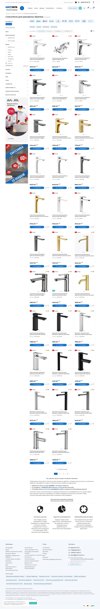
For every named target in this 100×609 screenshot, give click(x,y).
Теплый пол (28, 557)
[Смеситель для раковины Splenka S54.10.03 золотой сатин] (61, 125)
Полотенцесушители (12, 570)
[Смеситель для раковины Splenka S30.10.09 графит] (39, 282)
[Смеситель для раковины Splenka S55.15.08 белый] (61, 204)
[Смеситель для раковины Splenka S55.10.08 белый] (61, 86)
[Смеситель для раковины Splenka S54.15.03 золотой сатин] (39, 204)
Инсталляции (29, 547)
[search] (80, 8)
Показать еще (62, 469)
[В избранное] (48, 70)
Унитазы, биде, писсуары (13, 559)
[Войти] (84, 8)
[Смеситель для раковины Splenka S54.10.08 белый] (39, 47)
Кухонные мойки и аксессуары (11, 567)
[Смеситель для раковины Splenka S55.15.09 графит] (39, 243)
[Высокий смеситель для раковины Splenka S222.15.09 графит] (84, 400)
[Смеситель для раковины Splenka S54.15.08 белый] (39, 164)
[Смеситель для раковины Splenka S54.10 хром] (84, 47)
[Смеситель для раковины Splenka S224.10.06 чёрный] (39, 322)
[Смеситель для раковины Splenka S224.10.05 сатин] (39, 361)
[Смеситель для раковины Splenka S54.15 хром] (61, 164)
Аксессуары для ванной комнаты (32, 552)
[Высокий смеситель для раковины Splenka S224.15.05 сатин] (84, 322)
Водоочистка (28, 563)
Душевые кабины (11, 553)
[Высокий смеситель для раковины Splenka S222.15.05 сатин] (61, 440)
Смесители (9, 563)
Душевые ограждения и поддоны (13, 556)
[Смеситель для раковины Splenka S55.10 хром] (84, 86)
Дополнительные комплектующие (30, 567)
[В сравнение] (46, 70)
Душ (7, 565)
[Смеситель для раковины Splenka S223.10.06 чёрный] (84, 361)
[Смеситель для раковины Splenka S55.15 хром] (84, 204)
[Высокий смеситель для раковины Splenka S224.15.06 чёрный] (61, 322)
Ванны (7, 549)
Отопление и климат (31, 565)
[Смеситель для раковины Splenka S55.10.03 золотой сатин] (84, 125)
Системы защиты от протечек (33, 555)
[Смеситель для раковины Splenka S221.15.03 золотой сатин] (84, 243)
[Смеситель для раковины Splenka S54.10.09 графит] (39, 86)
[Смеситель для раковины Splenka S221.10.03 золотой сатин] (84, 282)
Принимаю (33, 603)
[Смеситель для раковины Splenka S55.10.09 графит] (39, 125)
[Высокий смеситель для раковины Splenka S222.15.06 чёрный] (61, 400)
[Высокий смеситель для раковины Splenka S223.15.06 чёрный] (61, 361)
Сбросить (25, 65)
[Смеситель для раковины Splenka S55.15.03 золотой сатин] (61, 243)
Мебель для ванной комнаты (14, 551)
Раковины (8, 561)
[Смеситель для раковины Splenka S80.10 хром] (61, 47)
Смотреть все (9, 65)
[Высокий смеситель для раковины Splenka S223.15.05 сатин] (39, 400)
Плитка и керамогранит (32, 561)
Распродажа (9, 547)
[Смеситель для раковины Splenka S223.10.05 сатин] (39, 440)
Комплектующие (29, 559)
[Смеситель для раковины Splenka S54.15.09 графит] (84, 164)
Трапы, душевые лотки (31, 549)
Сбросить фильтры (10, 27)
